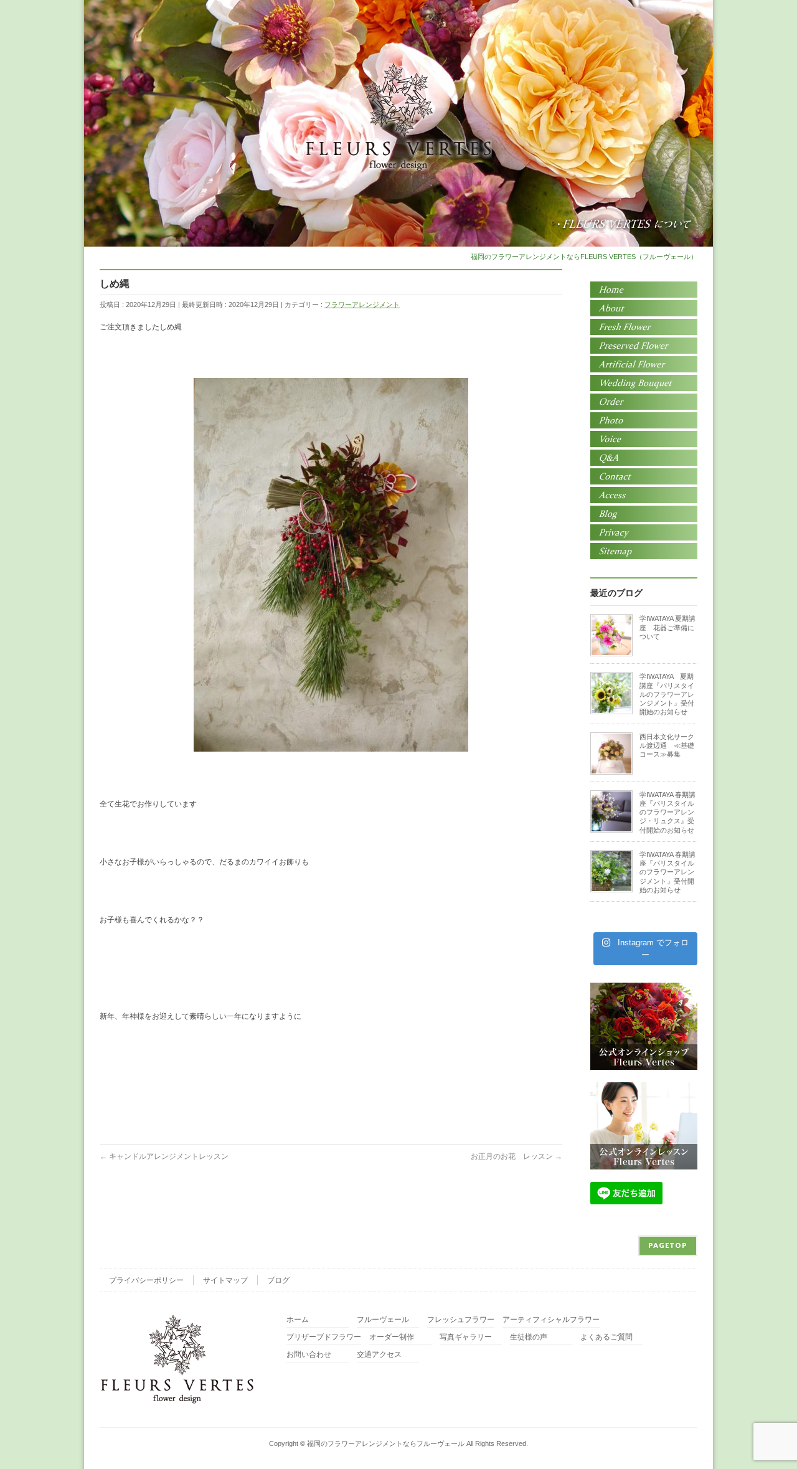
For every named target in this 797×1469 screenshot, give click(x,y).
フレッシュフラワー (460, 1320)
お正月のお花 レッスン (516, 1156)
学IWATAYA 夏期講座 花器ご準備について (667, 627)
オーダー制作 (391, 1337)
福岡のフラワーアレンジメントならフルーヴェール (386, 1443)
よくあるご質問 (606, 1337)
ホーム (297, 1320)
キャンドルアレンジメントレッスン (164, 1156)
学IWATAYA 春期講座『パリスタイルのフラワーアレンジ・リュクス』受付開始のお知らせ (667, 812)
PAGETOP (667, 1245)
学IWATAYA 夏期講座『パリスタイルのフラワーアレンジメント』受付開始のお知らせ (666, 694)
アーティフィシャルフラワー (551, 1320)
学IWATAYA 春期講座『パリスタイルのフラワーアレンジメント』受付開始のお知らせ (667, 872)
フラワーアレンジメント (362, 304)
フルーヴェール (383, 1320)
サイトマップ (225, 1280)
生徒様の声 (528, 1337)
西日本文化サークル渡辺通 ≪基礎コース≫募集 (666, 745)
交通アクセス (379, 1355)
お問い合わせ (308, 1355)
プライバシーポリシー (146, 1280)
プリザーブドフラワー (323, 1337)
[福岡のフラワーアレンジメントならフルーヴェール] (398, 157)
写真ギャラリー (466, 1337)
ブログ (278, 1280)
